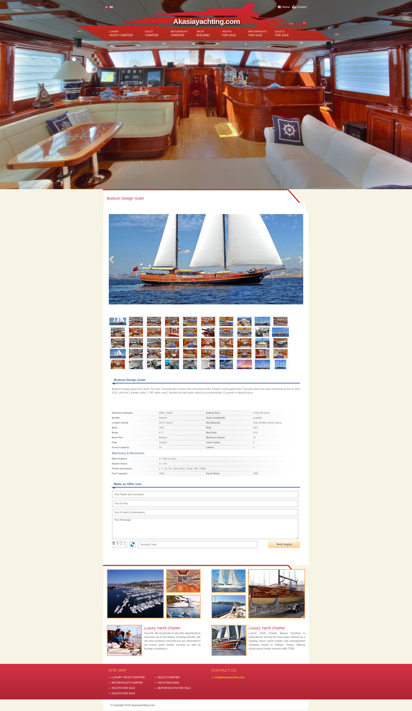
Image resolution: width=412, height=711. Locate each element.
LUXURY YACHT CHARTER (128, 677)
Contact (301, 7)
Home (286, 7)
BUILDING (203, 33)
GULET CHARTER (169, 677)
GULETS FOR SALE (123, 693)
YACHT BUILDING (168, 682)
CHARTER (151, 33)
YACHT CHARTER (121, 33)
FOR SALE (229, 33)
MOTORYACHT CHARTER (127, 682)
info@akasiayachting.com (230, 677)
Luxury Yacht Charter (162, 628)
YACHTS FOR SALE (123, 688)
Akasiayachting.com (206, 21)
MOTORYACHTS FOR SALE (174, 688)
